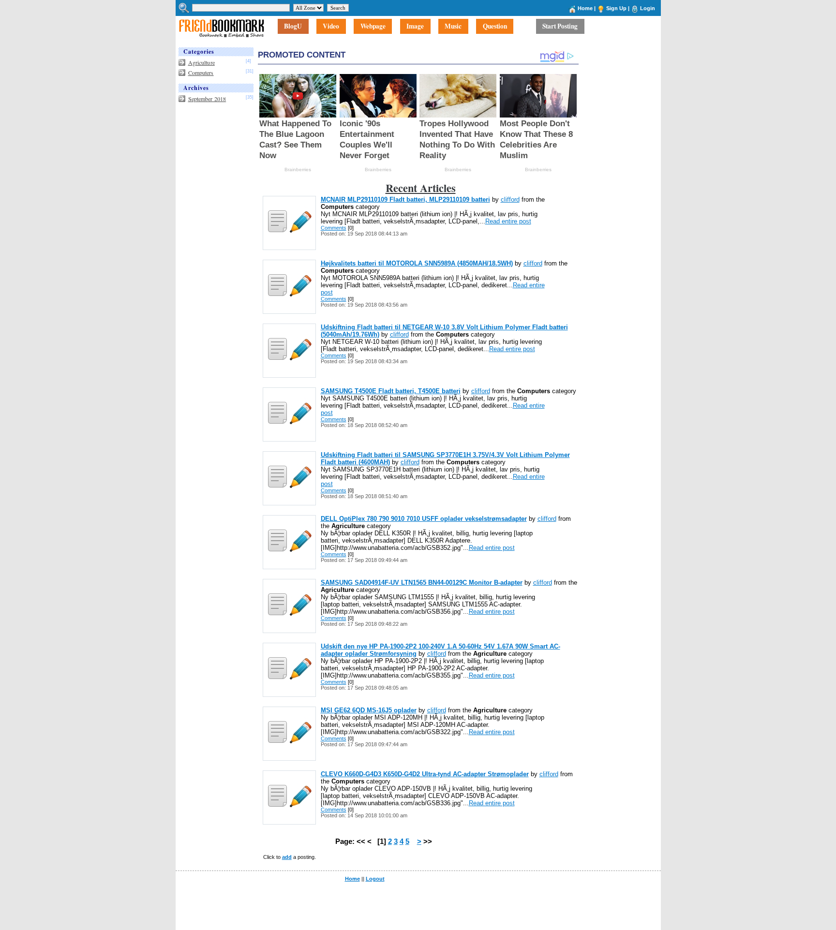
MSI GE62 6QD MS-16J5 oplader (369, 710)
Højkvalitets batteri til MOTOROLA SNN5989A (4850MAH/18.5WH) (417, 263)
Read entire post (508, 221)
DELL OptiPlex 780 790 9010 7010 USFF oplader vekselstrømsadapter (424, 518)
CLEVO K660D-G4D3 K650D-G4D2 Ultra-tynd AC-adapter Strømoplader (425, 774)
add (287, 857)
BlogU (293, 26)
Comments (333, 228)
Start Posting (560, 26)
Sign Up (616, 8)
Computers (201, 72)
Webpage (373, 26)
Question (495, 26)
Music (453, 26)
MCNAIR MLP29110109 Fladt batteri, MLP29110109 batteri (405, 199)
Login (647, 8)
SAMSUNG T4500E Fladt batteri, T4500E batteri (391, 391)
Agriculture (201, 62)
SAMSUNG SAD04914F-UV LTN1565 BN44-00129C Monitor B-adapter (421, 582)
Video (331, 26)
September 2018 (207, 99)
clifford (510, 199)
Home (585, 8)
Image (415, 26)
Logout (375, 879)
